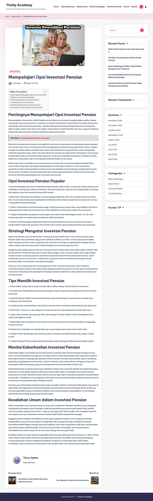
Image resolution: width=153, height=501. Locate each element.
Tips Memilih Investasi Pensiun (22, 102)
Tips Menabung (114, 193)
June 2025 (112, 149)
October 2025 (114, 130)
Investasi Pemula (115, 189)
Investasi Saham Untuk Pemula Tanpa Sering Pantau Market (125, 84)
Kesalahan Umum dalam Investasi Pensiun (27, 107)
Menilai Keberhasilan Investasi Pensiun (26, 105)
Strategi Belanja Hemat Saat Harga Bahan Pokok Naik (124, 76)
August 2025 (113, 140)
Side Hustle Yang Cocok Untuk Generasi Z (126, 50)
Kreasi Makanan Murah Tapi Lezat (35, 138)
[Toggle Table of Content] (44, 92)
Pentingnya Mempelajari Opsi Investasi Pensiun (29, 95)
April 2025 (112, 159)
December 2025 (115, 121)
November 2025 (115, 125)
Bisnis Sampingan (115, 179)
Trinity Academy (19, 5)
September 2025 (115, 135)
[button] (29, 463)
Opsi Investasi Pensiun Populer (22, 97)
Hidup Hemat (15, 71)
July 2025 (112, 145)
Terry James (30, 457)
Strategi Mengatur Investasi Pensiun (25, 100)
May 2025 (112, 154)
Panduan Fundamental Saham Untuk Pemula (124, 59)
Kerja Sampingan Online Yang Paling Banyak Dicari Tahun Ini (124, 67)
